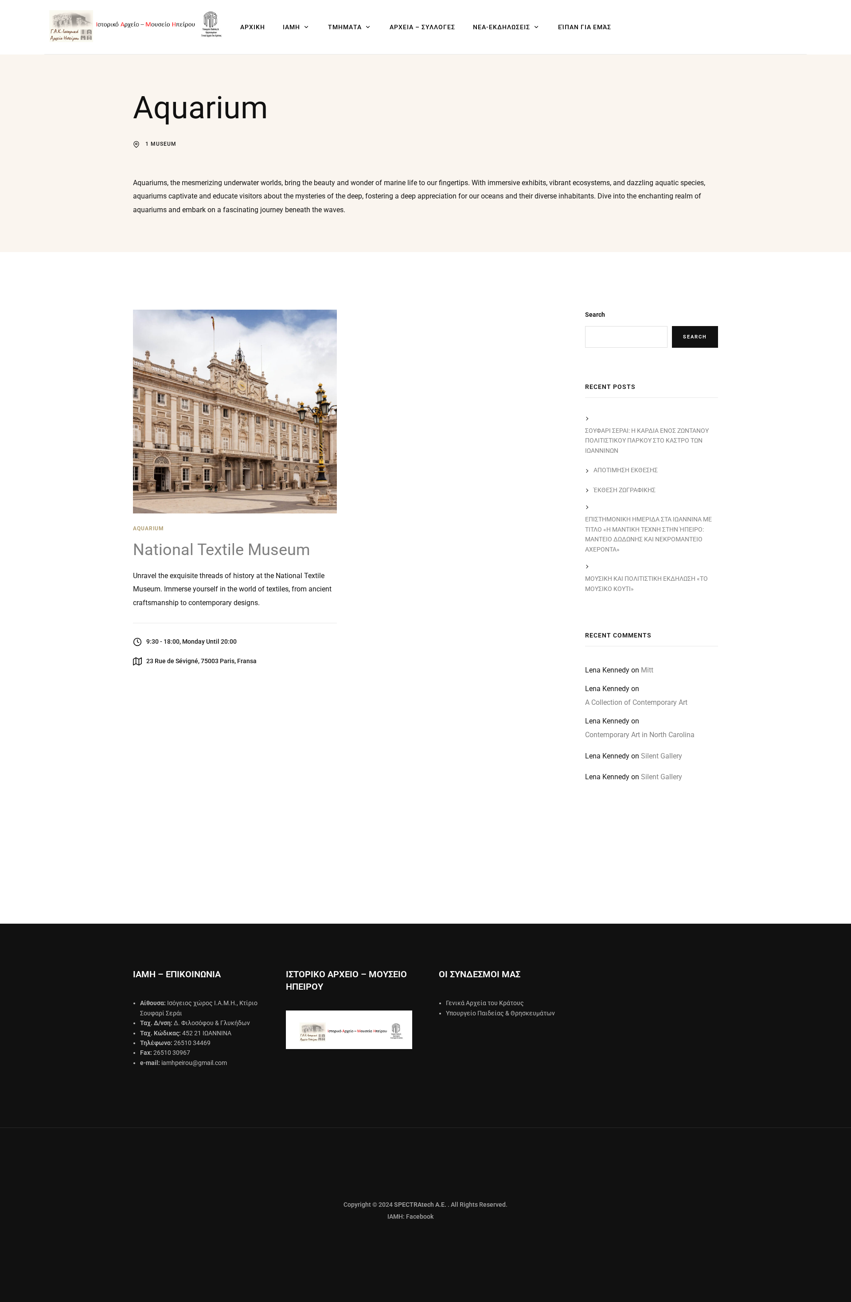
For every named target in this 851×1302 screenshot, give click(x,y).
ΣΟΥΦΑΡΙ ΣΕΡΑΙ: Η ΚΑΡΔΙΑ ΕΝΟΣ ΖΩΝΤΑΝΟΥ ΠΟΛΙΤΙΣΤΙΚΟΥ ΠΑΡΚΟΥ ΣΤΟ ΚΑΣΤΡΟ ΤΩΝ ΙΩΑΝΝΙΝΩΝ (647, 440)
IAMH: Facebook (388, 1216)
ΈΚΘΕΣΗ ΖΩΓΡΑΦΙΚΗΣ (624, 490)
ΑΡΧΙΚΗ (252, 27)
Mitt (647, 670)
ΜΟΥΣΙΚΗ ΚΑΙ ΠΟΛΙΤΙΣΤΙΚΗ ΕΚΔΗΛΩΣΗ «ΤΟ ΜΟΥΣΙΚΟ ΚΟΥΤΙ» (646, 583)
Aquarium (148, 528)
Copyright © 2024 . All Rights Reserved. (425, 1204)
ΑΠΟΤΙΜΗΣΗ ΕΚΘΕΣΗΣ (625, 470)
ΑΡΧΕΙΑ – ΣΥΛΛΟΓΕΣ (422, 27)
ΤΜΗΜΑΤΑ (345, 27)
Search (595, 314)
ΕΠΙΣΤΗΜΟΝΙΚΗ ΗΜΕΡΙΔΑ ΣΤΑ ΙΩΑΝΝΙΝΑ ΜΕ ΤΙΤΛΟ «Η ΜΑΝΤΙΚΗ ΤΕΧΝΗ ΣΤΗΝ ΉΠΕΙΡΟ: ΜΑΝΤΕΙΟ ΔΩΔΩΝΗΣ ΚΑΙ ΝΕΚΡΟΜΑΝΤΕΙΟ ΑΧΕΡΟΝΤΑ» (648, 534)
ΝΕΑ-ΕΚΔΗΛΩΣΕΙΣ (501, 27)
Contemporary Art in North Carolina (640, 735)
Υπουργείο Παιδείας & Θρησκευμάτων (500, 1013)
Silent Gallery (661, 756)
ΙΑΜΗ (291, 27)
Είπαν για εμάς (584, 27)
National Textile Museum (221, 549)
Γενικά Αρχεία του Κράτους (485, 1003)
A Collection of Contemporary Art (636, 702)
